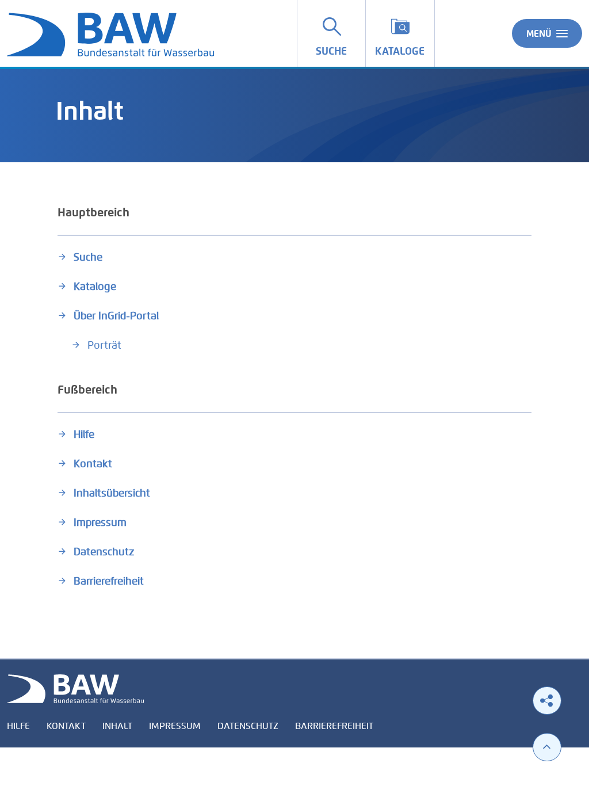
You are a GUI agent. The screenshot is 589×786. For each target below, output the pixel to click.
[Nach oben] (547, 747)
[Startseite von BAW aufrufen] (75, 687)
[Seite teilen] (547, 700)
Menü (539, 33)
